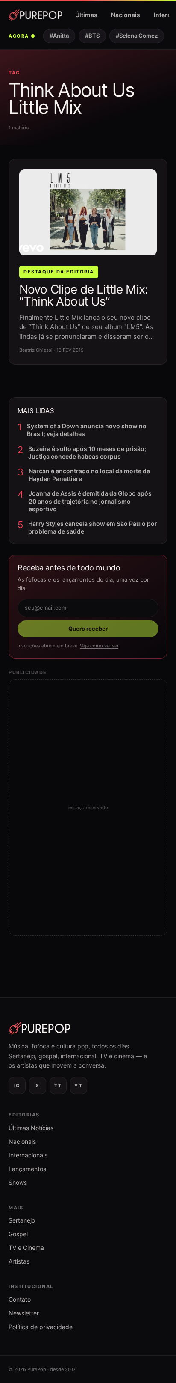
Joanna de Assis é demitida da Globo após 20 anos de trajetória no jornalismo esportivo (90, 501)
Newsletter (24, 1313)
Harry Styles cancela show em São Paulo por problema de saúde (92, 527)
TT (58, 1086)
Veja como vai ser (99, 646)
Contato (20, 1299)
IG (17, 1086)
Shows (18, 1182)
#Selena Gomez (134, 35)
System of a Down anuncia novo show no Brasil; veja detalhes (87, 429)
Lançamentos (27, 1168)
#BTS (89, 35)
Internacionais (28, 1155)
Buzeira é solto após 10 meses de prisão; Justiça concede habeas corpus (87, 452)
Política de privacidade (41, 1326)
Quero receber (88, 628)
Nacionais (125, 14)
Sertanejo (22, 1220)
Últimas (86, 14)
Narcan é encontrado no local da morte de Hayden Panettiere (89, 474)
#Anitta (56, 35)
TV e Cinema (26, 1247)
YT (78, 1086)
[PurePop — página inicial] (35, 15)
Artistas (19, 1261)
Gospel (18, 1234)
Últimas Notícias (31, 1127)
